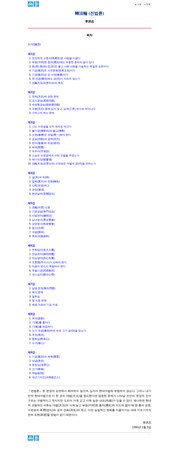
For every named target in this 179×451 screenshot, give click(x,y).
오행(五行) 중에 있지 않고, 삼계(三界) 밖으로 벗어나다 (63, 108)
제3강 (31, 122)
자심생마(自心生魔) (43, 258)
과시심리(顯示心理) (43, 274)
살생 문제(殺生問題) (43, 288)
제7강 (31, 283)
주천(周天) (38, 335)
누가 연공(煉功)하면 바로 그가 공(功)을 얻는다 (59, 330)
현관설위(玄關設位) (43, 193)
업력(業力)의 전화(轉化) (46, 181)
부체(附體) (38, 147)
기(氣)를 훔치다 (41, 322)
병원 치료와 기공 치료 (45, 304)
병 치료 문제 (39, 300)
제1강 (31, 53)
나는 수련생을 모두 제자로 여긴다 (51, 126)
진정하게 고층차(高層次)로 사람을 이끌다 (56, 58)
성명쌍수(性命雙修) (43, 224)
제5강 (31, 203)
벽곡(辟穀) (38, 318)
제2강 (31, 92)
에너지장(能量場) (42, 159)
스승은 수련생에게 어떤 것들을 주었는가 (55, 155)
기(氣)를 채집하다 (42, 326)
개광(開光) (38, 232)
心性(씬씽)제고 (40, 185)
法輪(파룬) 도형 (41, 207)
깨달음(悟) (38, 373)
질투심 (36, 296)
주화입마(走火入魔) (43, 249)
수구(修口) (38, 343)
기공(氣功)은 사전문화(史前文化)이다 (54, 70)
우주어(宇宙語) (40, 151)
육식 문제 (37, 292)
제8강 (31, 313)
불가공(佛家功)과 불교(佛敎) (48, 130)
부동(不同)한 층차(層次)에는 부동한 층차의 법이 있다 (63, 62)
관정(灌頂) (38, 189)
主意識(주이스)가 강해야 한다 (49, 262)
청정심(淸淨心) (40, 365)
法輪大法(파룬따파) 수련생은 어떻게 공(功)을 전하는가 (64, 163)
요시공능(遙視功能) (43, 100)
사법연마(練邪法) (42, 215)
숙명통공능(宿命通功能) (46, 104)
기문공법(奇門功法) (43, 211)
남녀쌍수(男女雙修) (43, 219)
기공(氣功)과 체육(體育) (46, 356)
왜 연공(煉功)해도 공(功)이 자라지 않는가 (56, 78)
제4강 (31, 172)
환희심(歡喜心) (40, 339)
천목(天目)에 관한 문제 (45, 96)
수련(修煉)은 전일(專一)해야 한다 (51, 134)
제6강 (31, 245)
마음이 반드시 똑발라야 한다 (49, 266)
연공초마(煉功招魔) (43, 254)
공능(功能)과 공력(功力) (46, 139)
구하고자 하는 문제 (43, 113)
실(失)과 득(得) (40, 177)
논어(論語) (34, 44)
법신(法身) (38, 228)
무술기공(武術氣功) (43, 270)
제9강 (31, 352)
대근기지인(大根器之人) (46, 377)
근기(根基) (38, 369)
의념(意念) (38, 360)
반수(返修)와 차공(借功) (46, 143)
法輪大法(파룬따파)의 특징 (47, 83)
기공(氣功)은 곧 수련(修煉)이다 (50, 74)
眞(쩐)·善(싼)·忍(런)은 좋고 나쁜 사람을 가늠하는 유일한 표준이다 (70, 66)
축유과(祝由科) (40, 236)
